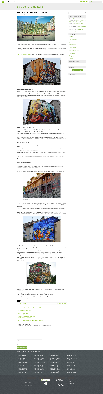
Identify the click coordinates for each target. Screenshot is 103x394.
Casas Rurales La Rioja (22, 365)
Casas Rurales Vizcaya (22, 373)
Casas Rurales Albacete (55, 354)
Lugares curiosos (35, 14)
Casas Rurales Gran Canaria (23, 361)
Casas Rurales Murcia (38, 368)
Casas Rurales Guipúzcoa (72, 361)
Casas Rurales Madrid (38, 366)
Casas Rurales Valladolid (71, 372)
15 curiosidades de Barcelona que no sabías (26, 316)
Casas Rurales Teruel (22, 372)
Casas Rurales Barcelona (39, 356)
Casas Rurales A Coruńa (22, 354)
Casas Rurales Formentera (23, 362)
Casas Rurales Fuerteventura (39, 362)
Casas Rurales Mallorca (71, 366)
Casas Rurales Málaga (54, 366)
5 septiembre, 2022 (28, 42)
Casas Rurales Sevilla (22, 371)
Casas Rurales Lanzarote (39, 365)
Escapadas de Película (73, 42)
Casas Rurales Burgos (54, 356)
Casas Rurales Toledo (38, 372)
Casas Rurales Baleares (22, 356)
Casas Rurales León (54, 365)
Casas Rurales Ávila (54, 355)
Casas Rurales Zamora (38, 373)
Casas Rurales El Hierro (55, 359)
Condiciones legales (28, 385)
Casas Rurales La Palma (71, 364)
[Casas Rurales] (8, 2)
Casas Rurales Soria (38, 371)
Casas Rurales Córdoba (38, 359)
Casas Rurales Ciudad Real (72, 358)
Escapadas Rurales (72, 47)
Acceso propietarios (84, 1)
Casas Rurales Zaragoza (55, 373)
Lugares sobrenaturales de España (24, 310)
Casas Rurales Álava (38, 354)
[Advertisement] (77, 94)
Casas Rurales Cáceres (71, 356)
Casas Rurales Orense (71, 368)
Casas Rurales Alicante (71, 354)
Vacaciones (71, 58)
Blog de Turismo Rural (30, 6)
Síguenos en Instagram (78, 70)
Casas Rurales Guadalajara (55, 361)
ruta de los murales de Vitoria (24, 54)
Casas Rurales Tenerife (71, 371)
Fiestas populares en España (74, 50)
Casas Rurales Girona (71, 359)
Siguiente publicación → (62, 303)
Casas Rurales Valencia (54, 372)
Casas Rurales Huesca (71, 362)
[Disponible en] (63, 381)
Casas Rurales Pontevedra (39, 369)
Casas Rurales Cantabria (39, 358)
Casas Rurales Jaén (37, 364)
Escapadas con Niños (73, 39)
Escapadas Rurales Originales (74, 48)
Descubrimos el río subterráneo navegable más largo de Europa (30, 307)
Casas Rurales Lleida (71, 365)
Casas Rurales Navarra (54, 368)
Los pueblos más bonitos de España (75, 52)
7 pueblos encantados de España (24, 317)
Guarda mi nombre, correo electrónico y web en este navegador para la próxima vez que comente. (35, 344)
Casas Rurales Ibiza (21, 364)
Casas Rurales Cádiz (22, 358)
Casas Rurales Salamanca (55, 369)
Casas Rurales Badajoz (71, 355)
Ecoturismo (71, 36)
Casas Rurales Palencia (22, 369)
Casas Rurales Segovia (71, 369)
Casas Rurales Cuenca (22, 359)
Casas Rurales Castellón (55, 358)
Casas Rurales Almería (22, 355)
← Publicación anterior (21, 303)
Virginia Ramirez (20, 42)
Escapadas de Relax (72, 44)
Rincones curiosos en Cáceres (23, 319)
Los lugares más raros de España (24, 314)
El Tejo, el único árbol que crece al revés (79, 18)
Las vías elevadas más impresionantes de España (27, 312)
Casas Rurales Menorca (22, 368)
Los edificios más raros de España (24, 309)
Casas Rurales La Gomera (55, 364)
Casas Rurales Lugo (21, 366)
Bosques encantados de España (24, 313)
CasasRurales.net (20, 14)
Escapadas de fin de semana (74, 41)
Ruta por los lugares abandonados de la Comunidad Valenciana (30, 320)
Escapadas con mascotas (73, 38)
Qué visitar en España (73, 55)
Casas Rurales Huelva (54, 362)
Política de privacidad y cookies (30, 386)
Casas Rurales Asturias (38, 355)
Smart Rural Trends (72, 56)
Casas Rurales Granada (38, 361)
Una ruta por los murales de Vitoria (44, 14)
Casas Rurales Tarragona (55, 371)
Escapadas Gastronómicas (73, 45)
